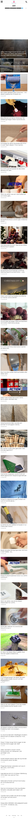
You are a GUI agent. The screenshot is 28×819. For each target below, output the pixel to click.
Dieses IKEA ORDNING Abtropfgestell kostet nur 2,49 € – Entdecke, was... (14, 803)
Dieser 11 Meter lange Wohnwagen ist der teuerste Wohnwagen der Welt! (13, 743)
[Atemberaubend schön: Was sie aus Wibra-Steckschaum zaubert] (14, 235)
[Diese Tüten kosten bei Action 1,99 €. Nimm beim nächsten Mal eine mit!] (14, 387)
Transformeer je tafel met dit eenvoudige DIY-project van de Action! (13, 796)
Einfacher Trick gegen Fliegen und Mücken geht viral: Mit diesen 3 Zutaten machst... (7, 63)
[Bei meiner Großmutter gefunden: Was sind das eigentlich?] (14, 438)
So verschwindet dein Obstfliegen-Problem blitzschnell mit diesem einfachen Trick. (14, 735)
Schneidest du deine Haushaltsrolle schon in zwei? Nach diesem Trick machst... (13, 144)
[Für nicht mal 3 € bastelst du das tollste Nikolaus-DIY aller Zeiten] (14, 159)
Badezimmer (7, 8)
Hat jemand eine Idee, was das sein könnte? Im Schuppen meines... (11, 423)
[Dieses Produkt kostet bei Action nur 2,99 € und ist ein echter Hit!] (14, 565)
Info (21, 815)
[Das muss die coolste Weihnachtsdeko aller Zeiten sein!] (14, 362)
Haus (9, 815)
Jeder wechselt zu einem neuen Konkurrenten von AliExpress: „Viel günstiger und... (11, 751)
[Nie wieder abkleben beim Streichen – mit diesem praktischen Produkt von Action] (14, 82)
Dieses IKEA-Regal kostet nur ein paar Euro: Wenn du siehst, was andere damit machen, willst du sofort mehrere (13, 53)
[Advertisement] (14, 24)
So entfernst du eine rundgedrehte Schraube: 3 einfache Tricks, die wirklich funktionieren (20, 69)
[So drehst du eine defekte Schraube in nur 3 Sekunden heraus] (14, 515)
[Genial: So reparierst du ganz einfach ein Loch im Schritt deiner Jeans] (14, 489)
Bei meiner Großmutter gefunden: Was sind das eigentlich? (13, 449)
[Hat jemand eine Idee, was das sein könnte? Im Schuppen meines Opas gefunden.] (14, 413)
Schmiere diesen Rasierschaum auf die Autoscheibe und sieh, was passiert (6, 69)
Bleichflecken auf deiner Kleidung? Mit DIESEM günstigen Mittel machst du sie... (13, 118)
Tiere (18, 815)
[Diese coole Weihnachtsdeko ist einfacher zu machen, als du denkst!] (14, 286)
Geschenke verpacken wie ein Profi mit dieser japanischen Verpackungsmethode (13, 474)
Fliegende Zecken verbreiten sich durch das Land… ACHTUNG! (13, 766)
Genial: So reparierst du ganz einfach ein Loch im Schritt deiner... (13, 500)
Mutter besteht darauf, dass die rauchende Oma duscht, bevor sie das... (14, 759)
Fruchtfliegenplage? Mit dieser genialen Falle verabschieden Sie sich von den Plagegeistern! (13, 679)
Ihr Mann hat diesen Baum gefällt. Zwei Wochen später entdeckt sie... (13, 652)
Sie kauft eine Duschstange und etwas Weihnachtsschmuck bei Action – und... (13, 271)
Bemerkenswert (13, 8)
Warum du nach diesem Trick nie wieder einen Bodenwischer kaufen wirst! (13, 705)
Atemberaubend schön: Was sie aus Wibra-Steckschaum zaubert (14, 245)
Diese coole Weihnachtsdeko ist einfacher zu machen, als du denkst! (13, 296)
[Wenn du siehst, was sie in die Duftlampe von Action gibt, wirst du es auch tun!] (14, 184)
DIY (22, 8)
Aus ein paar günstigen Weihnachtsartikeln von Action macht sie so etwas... (14, 322)
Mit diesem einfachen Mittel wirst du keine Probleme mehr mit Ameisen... (14, 728)
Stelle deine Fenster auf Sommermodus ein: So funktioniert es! (13, 781)
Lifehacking (14, 815)
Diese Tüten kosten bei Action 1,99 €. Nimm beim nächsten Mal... (12, 398)
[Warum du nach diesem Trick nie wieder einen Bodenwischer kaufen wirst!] (14, 694)
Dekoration (19, 8)
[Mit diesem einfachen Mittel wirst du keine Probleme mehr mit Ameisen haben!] (14, 718)
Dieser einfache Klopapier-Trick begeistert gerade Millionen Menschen (20, 63)
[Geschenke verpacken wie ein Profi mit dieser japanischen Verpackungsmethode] (14, 464)
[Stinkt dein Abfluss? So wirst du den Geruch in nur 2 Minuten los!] (14, 616)
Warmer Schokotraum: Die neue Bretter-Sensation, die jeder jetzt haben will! (13, 789)
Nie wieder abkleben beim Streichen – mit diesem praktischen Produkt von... (14, 93)
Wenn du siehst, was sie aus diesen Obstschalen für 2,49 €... (11, 601)
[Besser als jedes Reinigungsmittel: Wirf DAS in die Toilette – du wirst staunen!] (14, 540)
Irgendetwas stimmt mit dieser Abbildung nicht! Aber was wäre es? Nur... (14, 774)
